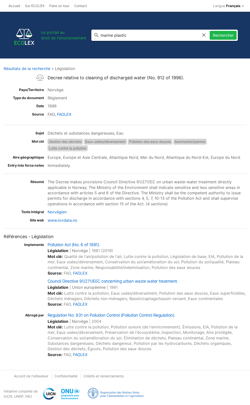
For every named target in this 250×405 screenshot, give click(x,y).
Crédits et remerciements (103, 376)
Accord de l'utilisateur (31, 376)
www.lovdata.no (62, 220)
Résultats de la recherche (27, 68)
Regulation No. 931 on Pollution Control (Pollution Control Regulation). (111, 315)
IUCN (8, 396)
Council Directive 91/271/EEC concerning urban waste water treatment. (113, 281)
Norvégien (57, 211)
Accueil (14, 6)
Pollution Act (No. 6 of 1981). (74, 244)
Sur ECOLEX (34, 6)
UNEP (18, 396)
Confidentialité (65, 376)
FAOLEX (64, 114)
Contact (80, 6)
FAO (28, 396)
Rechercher (223, 35)
